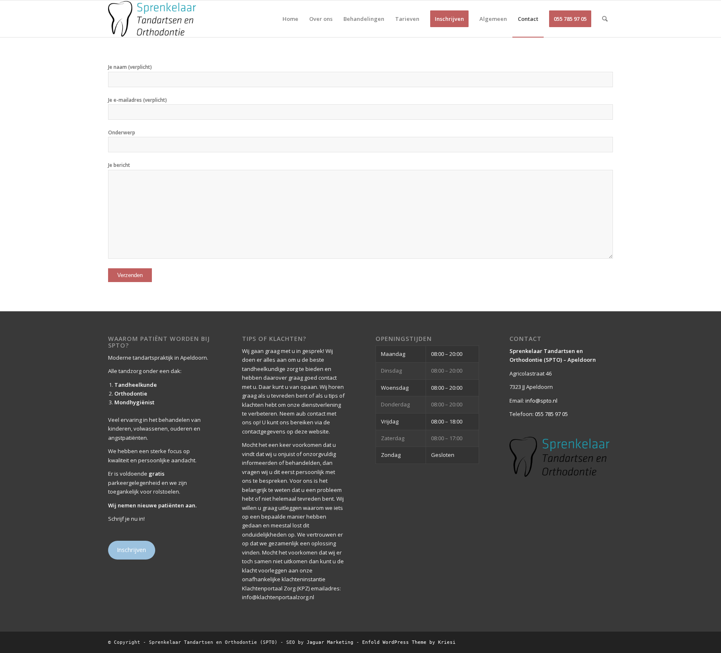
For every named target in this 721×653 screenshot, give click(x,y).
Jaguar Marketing (330, 642)
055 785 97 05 (551, 414)
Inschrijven (131, 549)
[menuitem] (290, 18)
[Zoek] (605, 18)
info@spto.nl (541, 400)
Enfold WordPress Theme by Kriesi (409, 642)
